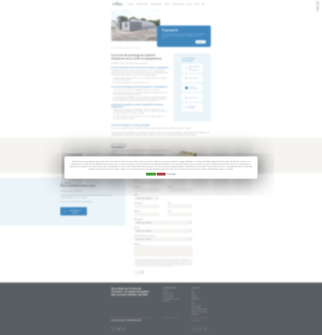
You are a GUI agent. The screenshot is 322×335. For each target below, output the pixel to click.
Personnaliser (171, 174)
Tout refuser (161, 174)
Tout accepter (151, 174)
